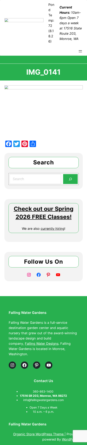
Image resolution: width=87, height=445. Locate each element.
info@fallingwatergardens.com (43, 400)
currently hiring (52, 229)
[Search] (70, 179)
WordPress (70, 439)
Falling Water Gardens (28, 312)
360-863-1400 (43, 391)
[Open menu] (80, 51)
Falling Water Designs (41, 344)
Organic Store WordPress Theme (39, 434)
